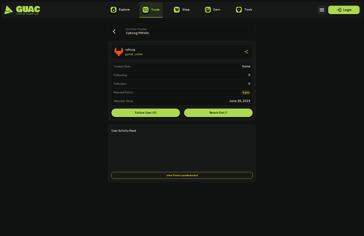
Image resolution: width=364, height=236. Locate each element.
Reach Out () (218, 113)
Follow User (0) (146, 113)
